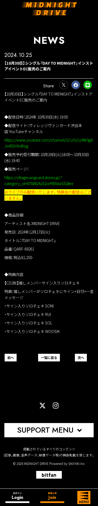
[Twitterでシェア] (64, 85)
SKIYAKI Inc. (76, 463)
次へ (81, 357)
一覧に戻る (49, 357)
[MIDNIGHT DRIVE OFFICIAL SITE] (49, 8)
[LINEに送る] (88, 85)
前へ (10, 357)
